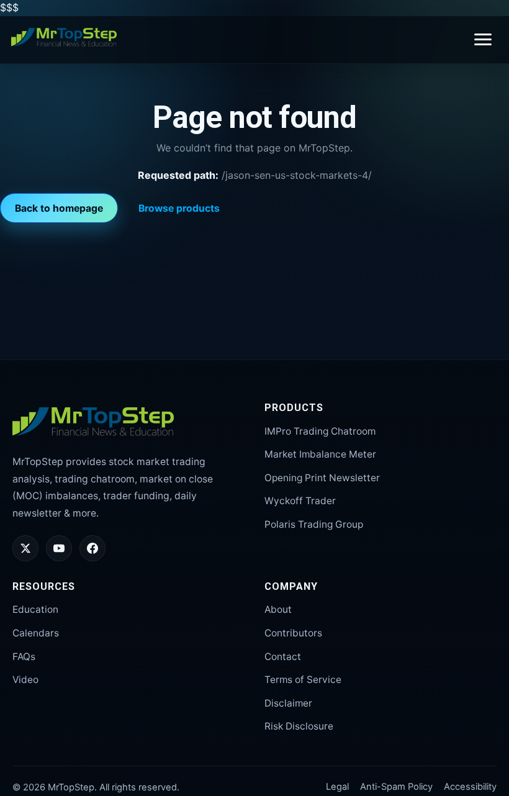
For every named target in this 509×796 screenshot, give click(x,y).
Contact (282, 657)
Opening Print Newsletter (322, 478)
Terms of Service (302, 679)
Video (25, 679)
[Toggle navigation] (483, 39)
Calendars (35, 633)
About (278, 609)
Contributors (293, 633)
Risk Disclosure (298, 726)
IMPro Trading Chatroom (320, 431)
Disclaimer (288, 703)
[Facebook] (92, 548)
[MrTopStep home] (64, 37)
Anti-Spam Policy (396, 786)
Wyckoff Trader (300, 501)
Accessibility (470, 786)
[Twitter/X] (25, 548)
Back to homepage (59, 208)
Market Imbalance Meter (320, 454)
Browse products (179, 208)
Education (35, 609)
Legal (337, 786)
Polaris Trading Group (313, 524)
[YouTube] (59, 548)
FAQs (23, 657)
